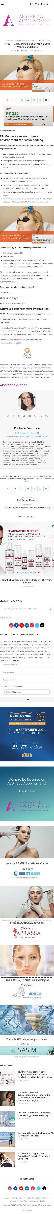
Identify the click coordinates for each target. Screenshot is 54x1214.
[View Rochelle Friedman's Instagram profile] (8, 416)
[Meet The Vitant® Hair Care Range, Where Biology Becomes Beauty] (7, 1119)
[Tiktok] (41, 3)
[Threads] (47, 3)
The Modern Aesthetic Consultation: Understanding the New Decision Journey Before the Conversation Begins (34, 1096)
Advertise (15, 1198)
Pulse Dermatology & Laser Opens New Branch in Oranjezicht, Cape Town (34, 1156)
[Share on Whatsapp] (33, 99)
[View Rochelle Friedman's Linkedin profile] (41, 416)
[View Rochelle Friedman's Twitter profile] (19, 416)
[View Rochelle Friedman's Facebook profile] (13, 416)
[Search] (51, 3)
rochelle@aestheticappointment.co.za (20, 436)
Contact (12, 1201)
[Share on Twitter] (21, 99)
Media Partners (43, 1198)
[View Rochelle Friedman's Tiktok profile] (24, 416)
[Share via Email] (45, 99)
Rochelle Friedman (20, 50)
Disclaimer (34, 1201)
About (7, 1198)
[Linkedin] (38, 3)
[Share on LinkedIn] (27, 99)
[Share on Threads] (39, 99)
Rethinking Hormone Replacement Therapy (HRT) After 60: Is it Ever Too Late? (36, 1134)
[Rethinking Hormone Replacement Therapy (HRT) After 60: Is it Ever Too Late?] (7, 1139)
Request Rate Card (28, 1198)
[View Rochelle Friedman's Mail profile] (27, 422)
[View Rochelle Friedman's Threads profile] (35, 416)
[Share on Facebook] (15, 99)
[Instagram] (30, 3)
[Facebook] (33, 3)
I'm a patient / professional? (11, 686)
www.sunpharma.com (16, 340)
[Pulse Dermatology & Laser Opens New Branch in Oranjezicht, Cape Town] (7, 1159)
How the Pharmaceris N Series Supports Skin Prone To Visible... (27, 581)
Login (42, 1201)
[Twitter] (44, 3)
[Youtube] (36, 3)
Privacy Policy (22, 1201)
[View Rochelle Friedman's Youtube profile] (30, 416)
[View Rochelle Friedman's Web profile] (46, 416)
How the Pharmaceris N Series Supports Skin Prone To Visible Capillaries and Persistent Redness (35, 1075)
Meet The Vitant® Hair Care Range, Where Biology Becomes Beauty (34, 1114)
